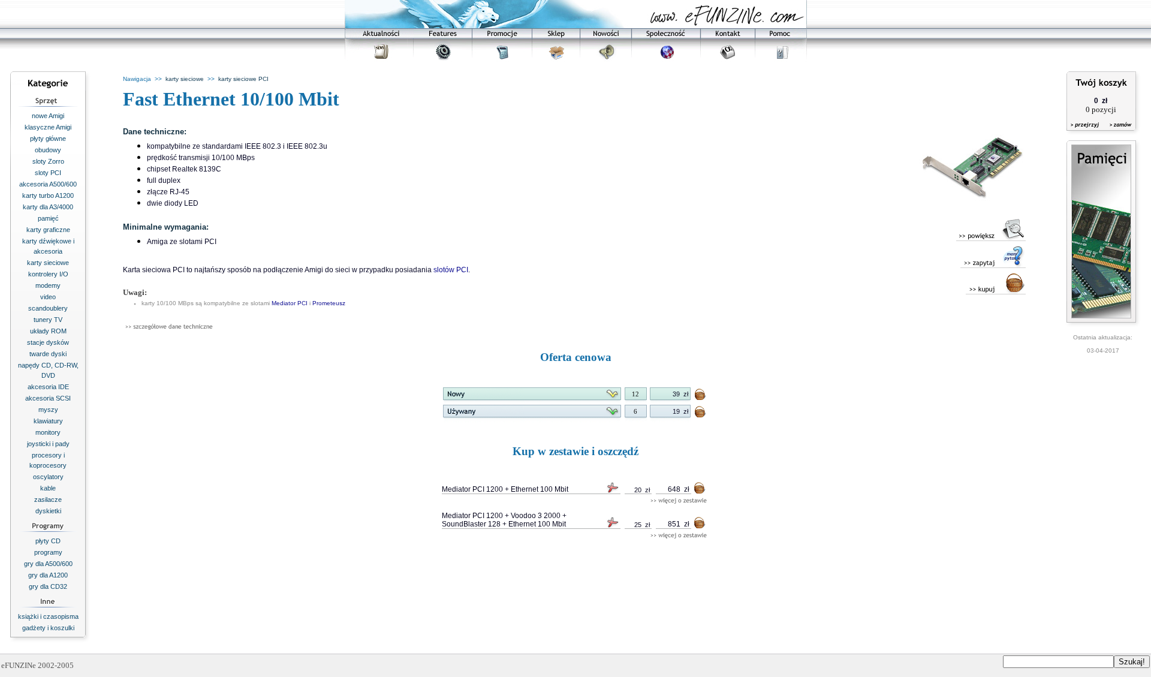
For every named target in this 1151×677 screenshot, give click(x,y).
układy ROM (48, 331)
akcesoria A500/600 (48, 184)
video (48, 296)
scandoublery (48, 308)
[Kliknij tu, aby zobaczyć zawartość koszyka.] (1085, 132)
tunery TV (48, 319)
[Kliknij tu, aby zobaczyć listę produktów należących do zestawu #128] (678, 536)
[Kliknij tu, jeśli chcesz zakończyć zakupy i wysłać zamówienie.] (1117, 132)
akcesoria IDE (48, 386)
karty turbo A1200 (48, 195)
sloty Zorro (48, 161)
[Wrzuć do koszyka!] (701, 397)
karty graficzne (48, 229)
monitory (48, 432)
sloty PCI (48, 172)
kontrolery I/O (48, 274)
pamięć (48, 218)
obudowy (48, 150)
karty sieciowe (48, 262)
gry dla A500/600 (48, 563)
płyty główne (48, 138)
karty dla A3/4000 (48, 206)
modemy (48, 285)
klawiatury (48, 421)
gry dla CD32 (48, 586)
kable (48, 488)
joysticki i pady (48, 443)
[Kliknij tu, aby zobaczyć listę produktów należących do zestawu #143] (678, 501)
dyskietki (48, 510)
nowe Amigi (48, 115)
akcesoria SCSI (48, 398)
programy (48, 552)
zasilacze (48, 499)
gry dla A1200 (48, 575)
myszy (48, 409)
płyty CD (48, 540)
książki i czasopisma (48, 616)
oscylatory (48, 476)
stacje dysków (48, 342)
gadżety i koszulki (48, 627)
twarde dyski (48, 353)
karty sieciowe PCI (243, 79)
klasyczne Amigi (48, 127)
